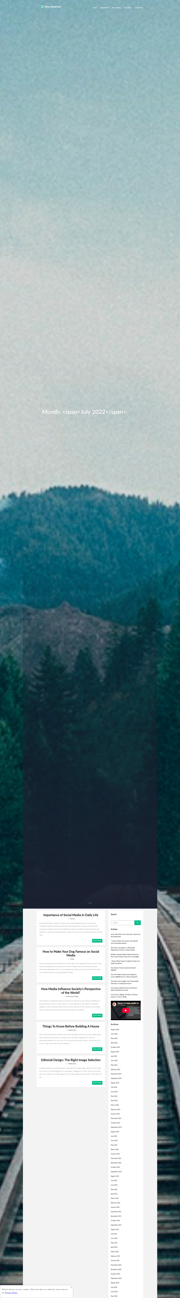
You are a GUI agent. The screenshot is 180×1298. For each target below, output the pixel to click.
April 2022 (114, 1194)
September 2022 (116, 1172)
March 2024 (115, 1105)
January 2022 (115, 1207)
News (74, 1030)
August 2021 (115, 1229)
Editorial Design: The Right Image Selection (71, 1060)
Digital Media (104, 8)
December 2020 (116, 1265)
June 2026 (114, 1034)
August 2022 (115, 1176)
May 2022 (114, 1189)
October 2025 (115, 1047)
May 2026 (114, 1038)
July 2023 (114, 1136)
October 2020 (115, 1274)
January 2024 (115, 1114)
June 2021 (114, 1238)
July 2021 (114, 1234)
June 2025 (114, 1060)
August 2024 (115, 1083)
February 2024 (115, 1109)
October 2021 (115, 1220)
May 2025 (114, 1065)
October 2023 (115, 1123)
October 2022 (115, 1167)
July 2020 (114, 1287)
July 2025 (114, 1056)
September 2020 (116, 1278)
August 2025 (115, 1052)
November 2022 (116, 1163)
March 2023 (115, 1149)
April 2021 (114, 1247)
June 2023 (114, 1140)
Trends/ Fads (139, 8)
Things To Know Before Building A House (70, 1026)
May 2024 (114, 1096)
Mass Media (128, 8)
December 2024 (116, 1074)
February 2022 (115, 1203)
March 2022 (115, 1198)
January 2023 (115, 1154)
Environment (70, 996)
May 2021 (114, 1243)
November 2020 (116, 1269)
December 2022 (116, 1158)
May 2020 (114, 1296)
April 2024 (114, 1100)
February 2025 (115, 1069)
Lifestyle (72, 919)
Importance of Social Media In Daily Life (70, 915)
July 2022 (114, 1180)
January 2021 (115, 1260)
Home (95, 8)
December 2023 (116, 1118)
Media (72, 959)
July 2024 (114, 1087)
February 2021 (115, 1256)
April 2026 (114, 1043)
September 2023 (116, 1127)
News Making (116, 8)
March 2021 (115, 1251)
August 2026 (115, 1029)
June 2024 (114, 1092)
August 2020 (115, 1283)
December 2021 (116, 1212)
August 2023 (115, 1132)
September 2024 (116, 1078)
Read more (97, 940)
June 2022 (114, 1185)
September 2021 (116, 1225)
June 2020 (114, 1291)
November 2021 (116, 1216)
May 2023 (114, 1145)
